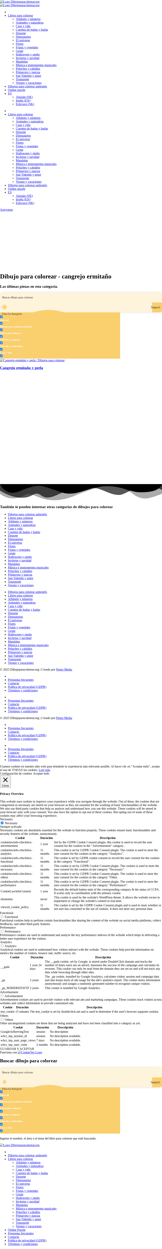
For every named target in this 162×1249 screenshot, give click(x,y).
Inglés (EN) (23, 100)
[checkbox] (20, 318)
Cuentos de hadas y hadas (32, 29)
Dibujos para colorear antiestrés (27, 86)
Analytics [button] (6, 942)
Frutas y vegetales (27, 47)
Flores (20, 43)
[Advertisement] (81, 241)
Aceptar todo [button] (41, 773)
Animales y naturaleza (29, 22)
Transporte (22, 79)
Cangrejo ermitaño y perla (21, 368)
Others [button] (4, 1015)
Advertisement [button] (9, 992)
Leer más (44, 770)
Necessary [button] (6, 819)
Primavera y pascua (28, 72)
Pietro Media (64, 669)
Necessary (11, 823)
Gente (19, 51)
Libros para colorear (20, 15)
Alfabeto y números (28, 19)
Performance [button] (8, 927)
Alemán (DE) (24, 97)
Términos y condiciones (23, 690)
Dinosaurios (23, 36)
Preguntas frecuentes (21, 679)
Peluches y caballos (28, 68)
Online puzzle (16, 90)
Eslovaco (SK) (25, 104)
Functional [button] (6, 913)
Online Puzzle (16, 1229)
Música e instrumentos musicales (36, 65)
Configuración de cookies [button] (16, 773)
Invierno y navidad (27, 58)
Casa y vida (23, 26)
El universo (23, 40)
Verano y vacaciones (28, 82)
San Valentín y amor (28, 75)
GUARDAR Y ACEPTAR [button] (17, 1048)
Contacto (13, 683)
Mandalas (22, 61)
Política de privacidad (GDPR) (27, 687)
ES (10, 93)
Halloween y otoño (28, 54)
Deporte (21, 33)
